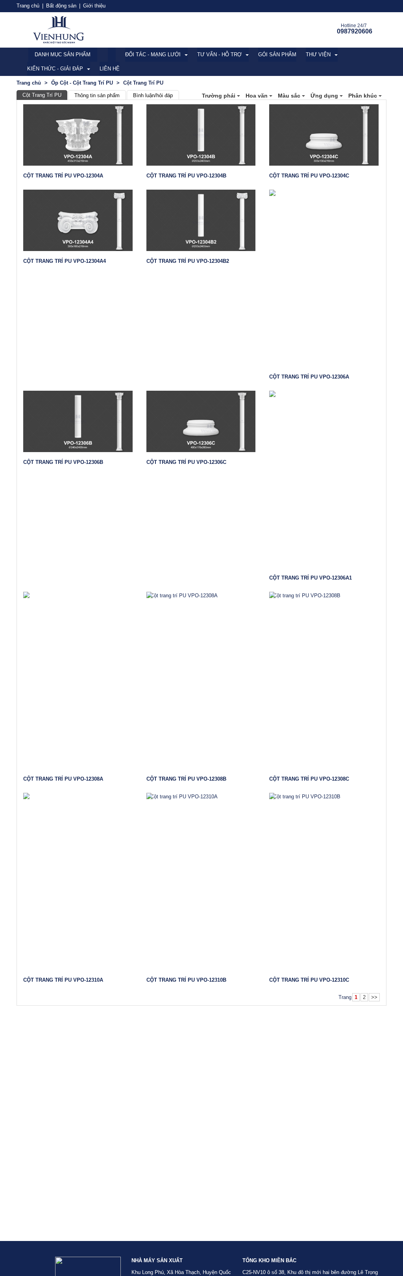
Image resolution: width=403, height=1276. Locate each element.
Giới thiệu (94, 6)
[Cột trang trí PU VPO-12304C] (324, 135)
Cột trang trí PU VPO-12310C (309, 980)
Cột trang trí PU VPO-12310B (186, 980)
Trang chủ (28, 6)
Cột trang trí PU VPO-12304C (309, 176)
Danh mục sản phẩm (63, 54)
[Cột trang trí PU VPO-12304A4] (78, 220)
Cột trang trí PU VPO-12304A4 (64, 261)
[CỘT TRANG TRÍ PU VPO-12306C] (201, 421)
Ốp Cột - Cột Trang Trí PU (82, 83)
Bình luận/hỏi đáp (153, 95)
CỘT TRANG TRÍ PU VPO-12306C (186, 462)
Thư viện (318, 54)
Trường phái (219, 95)
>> (374, 997)
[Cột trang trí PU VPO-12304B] (201, 135)
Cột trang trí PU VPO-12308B (186, 779)
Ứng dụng (325, 95)
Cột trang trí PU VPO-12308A (63, 779)
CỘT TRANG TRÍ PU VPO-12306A (309, 377)
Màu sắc (290, 95)
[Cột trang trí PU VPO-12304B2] (201, 220)
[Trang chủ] (112, 55)
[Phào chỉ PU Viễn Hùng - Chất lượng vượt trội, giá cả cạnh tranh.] (58, 29)
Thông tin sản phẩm (97, 95)
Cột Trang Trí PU (41, 95)
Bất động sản (61, 6)
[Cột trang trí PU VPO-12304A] (78, 135)
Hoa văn (257, 95)
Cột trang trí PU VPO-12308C (309, 779)
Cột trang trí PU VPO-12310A (63, 980)
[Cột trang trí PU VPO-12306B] (78, 421)
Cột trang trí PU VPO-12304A (63, 176)
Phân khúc (363, 95)
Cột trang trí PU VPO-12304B (186, 176)
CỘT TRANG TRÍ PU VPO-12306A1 (310, 578)
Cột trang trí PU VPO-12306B (63, 462)
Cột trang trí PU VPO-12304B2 (187, 261)
